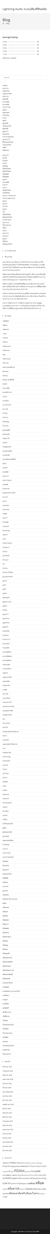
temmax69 (6, 761)
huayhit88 (6, 455)
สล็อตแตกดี (6, 979)
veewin (5, 807)
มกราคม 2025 (7, 1146)
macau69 (6, 526)
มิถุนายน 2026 (7, 1075)
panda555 (6, 556)
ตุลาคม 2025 (7, 1109)
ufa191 (5, 778)
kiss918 (5, 206)
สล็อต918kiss (7, 937)
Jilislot (5, 463)
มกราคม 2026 (7, 1096)
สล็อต (4, 147)
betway (5, 376)
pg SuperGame (8, 576)
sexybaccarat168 (8, 706)
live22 (5, 118)
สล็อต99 (5, 941)
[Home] (3, 23)
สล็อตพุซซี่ (6, 953)
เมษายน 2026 (7, 1083)
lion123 (5, 497)
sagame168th (7, 94)
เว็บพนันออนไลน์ (8, 1025)
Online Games (7, 543)
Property (6, 635)
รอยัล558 (6, 895)
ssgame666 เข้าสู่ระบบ (10, 744)
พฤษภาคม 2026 (8, 1079)
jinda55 (5, 161)
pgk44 (5, 606)
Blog (7, 23)
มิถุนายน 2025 (7, 1125)
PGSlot (5, 610)
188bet (5, 325)
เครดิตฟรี (6, 1008)
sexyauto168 (7, 702)
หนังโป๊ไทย (6, 193)
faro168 (5, 409)
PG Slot (5, 568)
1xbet (5, 334)
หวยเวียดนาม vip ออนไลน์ (11, 991)
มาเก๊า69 (5, 886)
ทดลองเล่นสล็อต (8, 840)
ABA (4, 355)
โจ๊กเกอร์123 (7, 225)
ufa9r (4, 786)
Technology (7, 757)
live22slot (6, 505)
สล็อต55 (5, 912)
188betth (6, 329)
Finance (5, 417)
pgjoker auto (7, 602)
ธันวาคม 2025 (7, 1100)
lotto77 (5, 518)
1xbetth (5, 338)
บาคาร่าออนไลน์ (8, 137)
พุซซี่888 (5, 878)
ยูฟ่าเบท (5, 891)
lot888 (5, 514)
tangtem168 (7, 752)
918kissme (6, 350)
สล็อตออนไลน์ (7, 244)
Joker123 (5, 476)
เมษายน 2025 (7, 1134)
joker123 (5, 88)
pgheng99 (6, 112)
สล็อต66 (5, 166)
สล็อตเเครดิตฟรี (8, 974)
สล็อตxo (5, 241)
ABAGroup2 (7, 359)
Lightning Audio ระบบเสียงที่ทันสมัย (25, 9)
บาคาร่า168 (6, 107)
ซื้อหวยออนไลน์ (8, 142)
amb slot (6, 363)
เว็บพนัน (5, 1020)
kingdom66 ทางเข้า (9, 493)
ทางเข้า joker (7, 220)
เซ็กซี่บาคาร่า (7, 1012)
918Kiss (5, 342)
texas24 (5, 765)
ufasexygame (7, 803)
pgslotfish (6, 623)
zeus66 (5, 815)
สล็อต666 (6, 920)
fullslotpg (6, 115)
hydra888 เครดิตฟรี (9, 459)
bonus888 (6, 388)
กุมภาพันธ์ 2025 (8, 1142)
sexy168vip (6, 698)
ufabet (5, 790)
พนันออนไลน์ (7, 874)
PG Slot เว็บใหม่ (8, 572)
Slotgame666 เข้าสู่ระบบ (11, 731)
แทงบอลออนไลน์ (8, 1046)
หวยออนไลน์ (7, 145)
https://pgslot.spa (9, 198)
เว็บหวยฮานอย (7, 1033)
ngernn (5, 535)
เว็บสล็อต (5, 1029)
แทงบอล (5, 1041)
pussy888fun (7, 652)
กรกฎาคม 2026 (8, 1071)
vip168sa (6, 811)
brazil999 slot (7, 392)
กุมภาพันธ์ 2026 (8, 1092)
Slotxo (5, 736)
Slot (4, 719)
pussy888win (7, 660)
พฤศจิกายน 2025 (8, 1104)
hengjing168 (7, 447)
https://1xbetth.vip (9, 196)
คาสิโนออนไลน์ (8, 824)
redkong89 (6, 664)
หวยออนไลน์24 (8, 983)
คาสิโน (5, 819)
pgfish (5, 593)
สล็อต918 (6, 933)
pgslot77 (5, 131)
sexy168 (5, 694)
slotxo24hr (42, 1175)
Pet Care (5, 560)
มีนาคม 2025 (7, 1138)
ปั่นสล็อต (5, 861)
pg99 (4, 589)
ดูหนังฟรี (5, 99)
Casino (5, 396)
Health (5, 442)
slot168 (5, 727)
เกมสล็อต (6, 1004)
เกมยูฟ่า (5, 1000)
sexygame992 (7, 715)
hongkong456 (7, 451)
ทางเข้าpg (6, 844)
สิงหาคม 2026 (7, 1067)
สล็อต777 (6, 924)
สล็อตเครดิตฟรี (7, 962)
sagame (5, 673)
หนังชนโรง (6, 91)
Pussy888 (6, 648)
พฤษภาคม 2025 (8, 1129)
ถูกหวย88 (6, 836)
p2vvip (5, 551)
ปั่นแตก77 (6, 870)
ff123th (5, 413)
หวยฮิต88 (6, 987)
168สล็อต (6, 321)
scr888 (5, 690)
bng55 (5, 384)
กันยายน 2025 (7, 1113)
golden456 (6, 434)
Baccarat (5, 371)
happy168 (6, 438)
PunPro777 (6, 639)
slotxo (5, 187)
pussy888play (7, 656)
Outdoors (6, 547)
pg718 (5, 581)
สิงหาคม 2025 (7, 1117)
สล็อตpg (5, 945)
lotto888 (5, 522)
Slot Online (6, 723)
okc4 (4, 539)
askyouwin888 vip (9, 367)
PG (4, 564)
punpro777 (6, 139)
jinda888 (5, 472)
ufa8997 (5, 782)
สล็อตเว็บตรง (7, 169)
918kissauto (7, 346)
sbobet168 (6, 685)
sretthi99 (6, 740)
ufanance (6, 798)
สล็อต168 (6, 150)
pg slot (5, 204)
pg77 (4, 585)
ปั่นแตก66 (6, 134)
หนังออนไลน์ (7, 126)
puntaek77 (6, 644)
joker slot (6, 222)
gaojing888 (6, 430)
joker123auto (7, 480)
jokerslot (6, 236)
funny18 (5, 426)
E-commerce (7, 405)
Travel (5, 769)
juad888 (5, 484)
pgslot (5, 110)
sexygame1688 (8, 711)
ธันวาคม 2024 (7, 1150)
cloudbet (6, 401)
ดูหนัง (4, 120)
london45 (6, 509)
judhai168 (6, 489)
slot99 (5, 163)
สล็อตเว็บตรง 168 (8, 970)
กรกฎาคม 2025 (8, 1121)
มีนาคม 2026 (7, 1088)
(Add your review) (9, 58)
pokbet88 (6, 631)
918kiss (5, 85)
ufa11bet (6, 773)
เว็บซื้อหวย (6, 1016)
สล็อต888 (6, 174)
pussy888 (6, 102)
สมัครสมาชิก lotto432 (10, 899)
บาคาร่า (5, 185)
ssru (4, 748)
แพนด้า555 (6, 1050)
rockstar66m (7, 669)
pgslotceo (6, 618)
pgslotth (5, 627)
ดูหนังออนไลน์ (7, 217)
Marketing (6, 530)
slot (4, 212)
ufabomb (6, 794)
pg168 (5, 158)
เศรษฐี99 (5, 1037)
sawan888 (6, 681)
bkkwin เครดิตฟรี (8, 380)
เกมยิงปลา (6, 995)
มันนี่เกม (5, 882)
